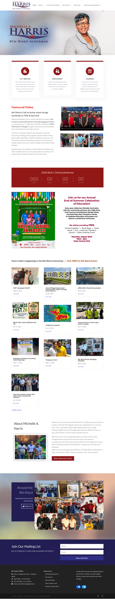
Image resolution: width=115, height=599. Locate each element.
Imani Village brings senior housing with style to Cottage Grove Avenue (56, 289)
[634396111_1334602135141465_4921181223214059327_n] (92, 513)
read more (16, 294)
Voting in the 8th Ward (52, 586)
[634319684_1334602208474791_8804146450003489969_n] (69, 513)
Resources (77, 5)
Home (34, 5)
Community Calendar (53, 5)
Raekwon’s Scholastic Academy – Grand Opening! (25, 359)
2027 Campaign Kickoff (21, 288)
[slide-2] (30, 459)
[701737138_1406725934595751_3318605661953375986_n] (69, 529)
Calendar (90, 79)
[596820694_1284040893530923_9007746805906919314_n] (46, 513)
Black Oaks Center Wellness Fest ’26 (24, 323)
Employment (57, 79)
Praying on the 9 (51, 360)
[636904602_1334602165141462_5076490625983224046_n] (46, 529)
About (40, 5)
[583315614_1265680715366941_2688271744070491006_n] (69, 496)
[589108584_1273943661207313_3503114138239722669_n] (92, 496)
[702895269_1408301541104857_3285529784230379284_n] (92, 529)
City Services (66, 5)
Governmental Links (51, 583)
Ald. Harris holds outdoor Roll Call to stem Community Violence (23, 395)
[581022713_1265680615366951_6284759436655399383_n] (46, 496)
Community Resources (52, 574)
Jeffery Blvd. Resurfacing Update (89, 288)
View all (28, 506)
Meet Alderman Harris (63, 458)
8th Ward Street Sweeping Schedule (87, 360)
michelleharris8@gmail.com (26, 584)
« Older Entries (16, 410)
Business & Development (91, 5)
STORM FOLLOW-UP (53, 325)
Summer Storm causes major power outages (88, 323)
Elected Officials (50, 580)
